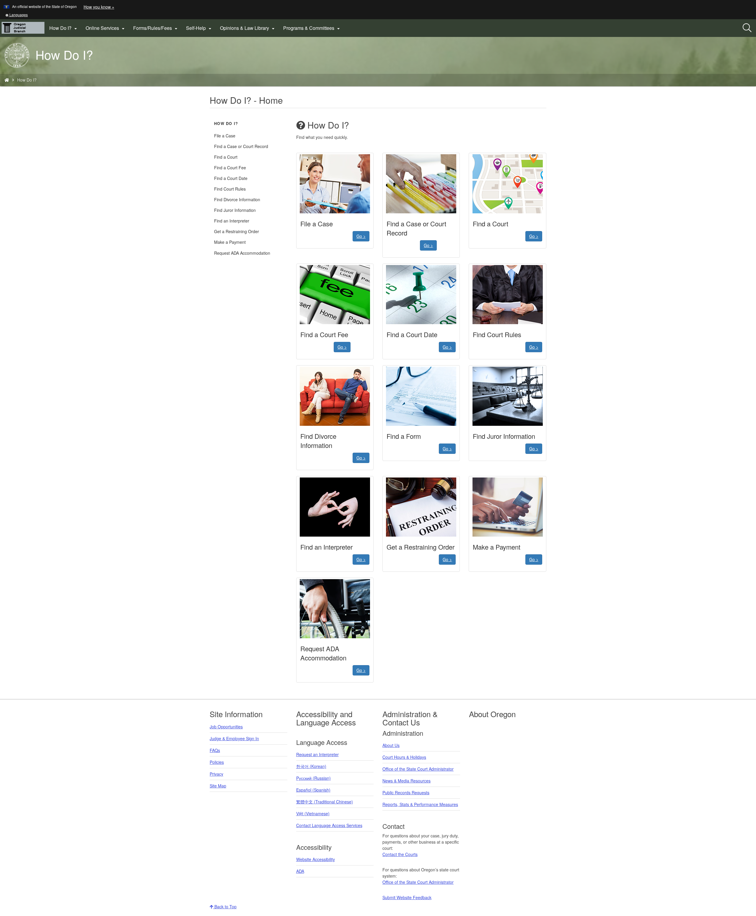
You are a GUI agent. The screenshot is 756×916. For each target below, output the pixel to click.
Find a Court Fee (230, 167)
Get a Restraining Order (236, 231)
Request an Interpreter (317, 754)
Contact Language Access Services (329, 825)
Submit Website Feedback (406, 897)
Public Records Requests (405, 792)
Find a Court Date (230, 178)
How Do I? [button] (64, 28)
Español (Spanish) (313, 790)
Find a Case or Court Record (241, 146)
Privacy (216, 774)
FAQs (215, 750)
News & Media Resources (406, 781)
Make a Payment (230, 242)
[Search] (747, 28)
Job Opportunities (226, 727)
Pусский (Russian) (313, 778)
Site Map (218, 786)
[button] (16, 14)
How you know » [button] (99, 7)
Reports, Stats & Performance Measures (420, 804)
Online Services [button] (106, 28)
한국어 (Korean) (311, 766)
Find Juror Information (235, 210)
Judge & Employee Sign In (234, 738)
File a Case (224, 136)
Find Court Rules (230, 189)
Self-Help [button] (199, 28)
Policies (217, 762)
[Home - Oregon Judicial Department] (6, 80)
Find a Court (225, 157)
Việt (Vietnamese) (313, 813)
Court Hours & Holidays (404, 757)
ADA (300, 871)
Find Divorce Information (237, 199)
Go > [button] (361, 236)
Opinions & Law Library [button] (248, 28)
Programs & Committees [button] (312, 28)
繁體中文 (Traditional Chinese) (324, 802)
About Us (391, 745)
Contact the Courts (400, 854)
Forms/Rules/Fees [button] (156, 28)
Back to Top (225, 906)
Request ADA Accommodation (242, 253)
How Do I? (226, 123)
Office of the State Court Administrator (418, 769)
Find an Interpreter (231, 221)
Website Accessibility (315, 859)
